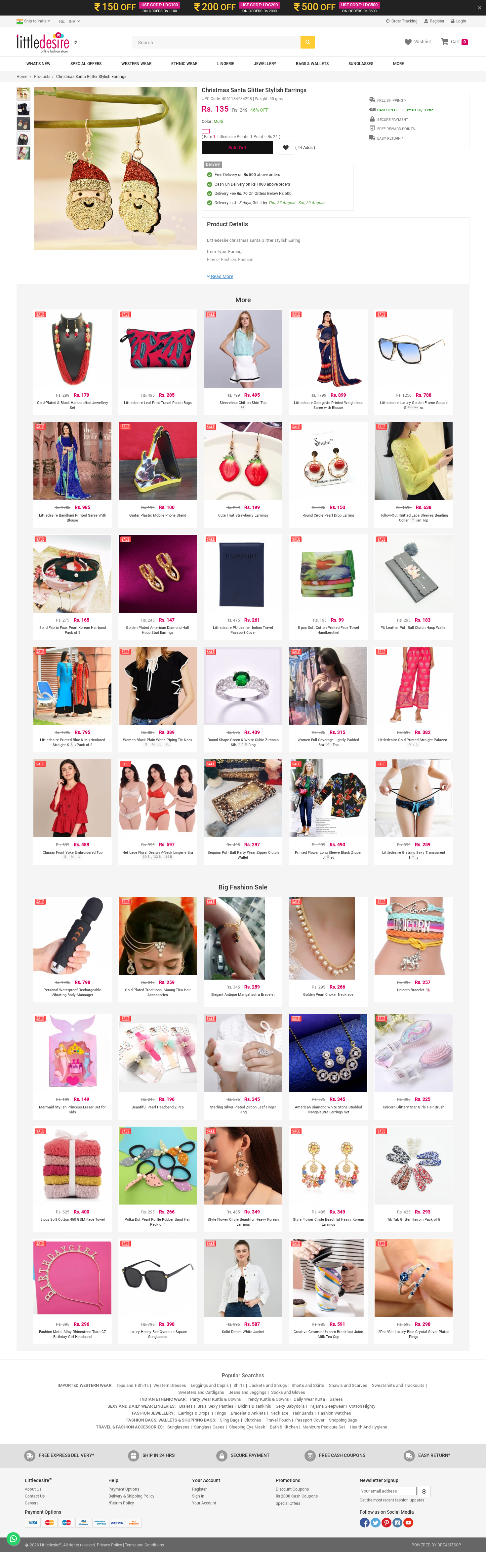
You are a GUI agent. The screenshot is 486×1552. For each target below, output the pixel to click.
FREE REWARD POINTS (396, 128)
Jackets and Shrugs (268, 1385)
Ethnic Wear (184, 63)
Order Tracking (404, 20)
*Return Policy (121, 1502)
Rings (220, 1413)
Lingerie (225, 63)
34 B (168, 856)
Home (22, 76)
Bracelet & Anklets (248, 1413)
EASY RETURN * (390, 138)
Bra (200, 1406)
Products (42, 76)
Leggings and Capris (210, 1385)
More (398, 63)
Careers (31, 1502)
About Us (33, 1489)
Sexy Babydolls (290, 1406)
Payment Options (123, 1489)
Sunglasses (360, 63)
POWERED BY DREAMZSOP (436, 1544)
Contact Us (35, 1495)
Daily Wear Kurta (309, 1399)
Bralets (186, 1406)
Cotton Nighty (362, 1406)
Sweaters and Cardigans (201, 1392)
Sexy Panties (220, 1406)
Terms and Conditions (144, 1544)
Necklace (279, 1413)
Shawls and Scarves (348, 1385)
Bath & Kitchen (284, 1427)
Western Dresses (169, 1385)
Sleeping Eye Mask (247, 1427)
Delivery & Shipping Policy (131, 1495)
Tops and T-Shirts (132, 1385)
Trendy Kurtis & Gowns (267, 1399)
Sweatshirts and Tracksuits (398, 1385)
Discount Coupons (292, 1489)
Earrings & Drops (194, 1413)
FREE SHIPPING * (391, 100)
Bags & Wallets (312, 63)
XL (167, 744)
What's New (38, 63)
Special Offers (85, 63)
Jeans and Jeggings (247, 1392)
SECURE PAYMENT (392, 119)
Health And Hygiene (368, 1427)
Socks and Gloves (288, 1392)
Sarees (336, 1399)
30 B (146, 856)
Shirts (239, 1385)
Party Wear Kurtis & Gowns (215, 1399)
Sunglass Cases (209, 1427)
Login (460, 20)
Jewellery (265, 63)
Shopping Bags (343, 1420)
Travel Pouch (278, 1420)
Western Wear (136, 63)
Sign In (198, 1495)
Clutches (252, 1420)
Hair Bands (303, 1413)
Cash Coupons (297, 1495)
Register (436, 20)
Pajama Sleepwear (326, 1406)
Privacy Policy (109, 1544)
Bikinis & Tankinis (254, 1406)
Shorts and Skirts (308, 1385)
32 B (157, 856)
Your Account (204, 1502)
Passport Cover (309, 1420)
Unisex (413, 407)
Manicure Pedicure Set (324, 1427)
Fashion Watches (334, 1413)
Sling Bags (230, 1420)
